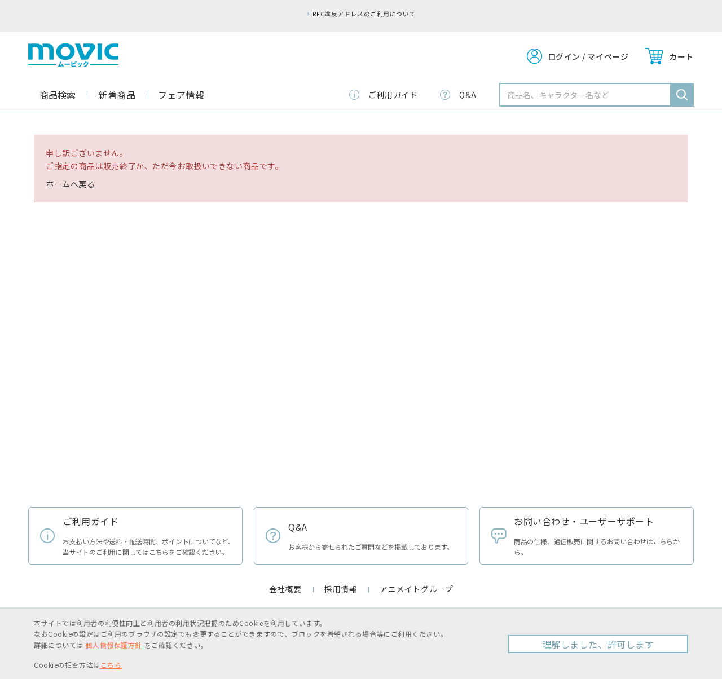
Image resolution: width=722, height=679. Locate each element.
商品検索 (57, 95)
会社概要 (285, 588)
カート (681, 56)
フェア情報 (181, 95)
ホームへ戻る (70, 183)
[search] (682, 95)
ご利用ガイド (392, 94)
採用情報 (340, 588)
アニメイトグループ (416, 588)
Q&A (468, 94)
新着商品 (116, 95)
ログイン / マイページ (588, 56)
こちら (111, 664)
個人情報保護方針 (113, 645)
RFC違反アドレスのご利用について (364, 13)
